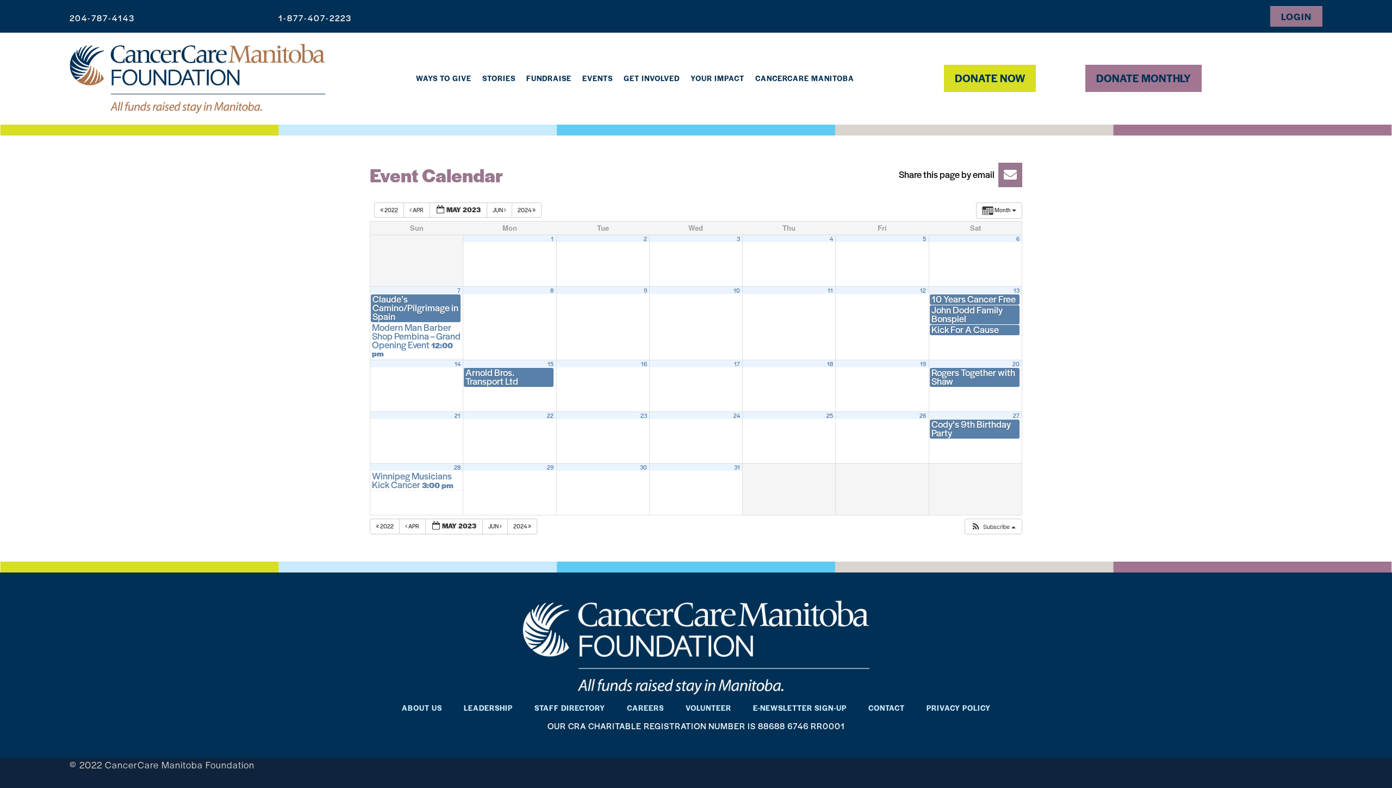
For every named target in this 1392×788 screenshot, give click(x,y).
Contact (886, 708)
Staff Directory (570, 708)
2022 (391, 210)
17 (737, 364)
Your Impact (717, 78)
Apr (418, 210)
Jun (498, 210)
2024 (525, 210)
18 (830, 364)
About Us (422, 708)
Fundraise (548, 78)
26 (922, 416)
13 (1017, 290)
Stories (498, 78)
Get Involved (652, 78)
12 (923, 290)
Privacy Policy (959, 708)
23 (644, 416)
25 (829, 416)
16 (644, 364)
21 (458, 416)
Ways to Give (443, 78)
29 (550, 467)
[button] (957, 175)
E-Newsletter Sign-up (800, 708)
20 (1016, 364)
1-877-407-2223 (315, 17)
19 (923, 364)
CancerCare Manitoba (804, 78)
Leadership (488, 708)
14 (458, 364)
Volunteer (708, 708)
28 (457, 467)
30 (643, 467)
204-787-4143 (102, 17)
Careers (645, 708)
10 (737, 290)
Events (597, 78)
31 (737, 467)
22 (550, 416)
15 (551, 364)
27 (1016, 416)
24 (737, 416)
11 (830, 290)
